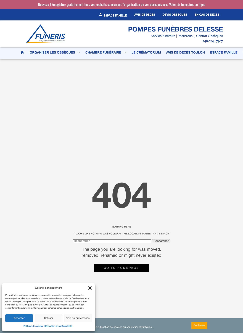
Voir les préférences (78, 318)
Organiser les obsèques (52, 52)
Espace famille (223, 52)
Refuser (48, 318)
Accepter (19, 318)
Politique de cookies (33, 326)
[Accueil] (45, 33)
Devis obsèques (175, 14)
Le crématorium (146, 52)
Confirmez (199, 325)
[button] (90, 288)
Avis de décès (144, 14)
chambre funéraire (103, 52)
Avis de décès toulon (185, 52)
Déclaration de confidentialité (58, 326)
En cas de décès (207, 14)
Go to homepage (121, 268)
